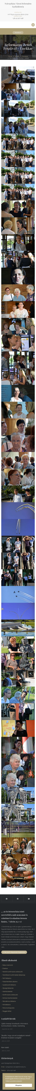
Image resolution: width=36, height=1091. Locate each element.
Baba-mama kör (8, 965)
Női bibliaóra (7, 1004)
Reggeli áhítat (7, 1011)
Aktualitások (18, 32)
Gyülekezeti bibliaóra (9, 985)
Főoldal (10, 56)
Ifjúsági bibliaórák (8, 988)
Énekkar (5, 968)
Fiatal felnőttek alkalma (10, 981)
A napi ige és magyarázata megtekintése (14, 952)
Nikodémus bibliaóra (9, 1001)
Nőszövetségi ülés (8, 1008)
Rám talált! (5, 1047)
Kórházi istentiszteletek (10, 998)
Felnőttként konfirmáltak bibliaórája (14, 975)
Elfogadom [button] (18, 1085)
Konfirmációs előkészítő (10, 995)
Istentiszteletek (7, 991)
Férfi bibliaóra (7, 978)
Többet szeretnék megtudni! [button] (13, 1081)
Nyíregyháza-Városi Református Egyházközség (18, 5)
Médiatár (17, 56)
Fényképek (25, 56)
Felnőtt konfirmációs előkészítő (13, 972)
